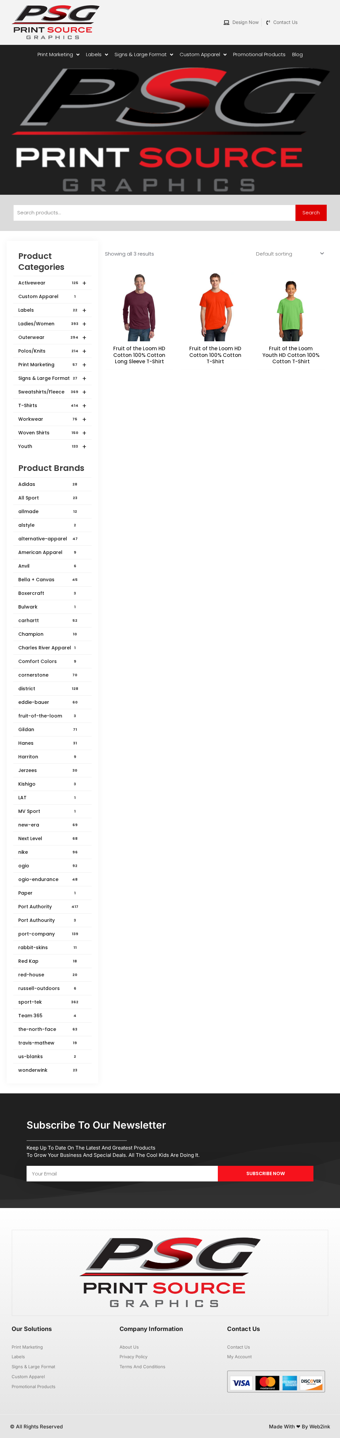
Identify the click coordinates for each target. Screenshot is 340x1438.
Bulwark (47, 607)
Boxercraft (47, 593)
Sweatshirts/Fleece (52, 392)
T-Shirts (52, 405)
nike (48, 852)
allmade (47, 511)
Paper (47, 893)
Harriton (47, 756)
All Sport (47, 498)
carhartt (47, 620)
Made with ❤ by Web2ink (299, 1426)
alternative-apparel (48, 538)
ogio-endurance (48, 879)
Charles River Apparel (47, 647)
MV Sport (47, 811)
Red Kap (47, 961)
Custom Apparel (47, 296)
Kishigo (47, 784)
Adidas (47, 484)
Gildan (47, 729)
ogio (47, 865)
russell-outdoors (47, 988)
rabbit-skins (47, 947)
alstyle (47, 525)
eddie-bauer (48, 702)
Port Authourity (47, 920)
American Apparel (47, 552)
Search (311, 212)
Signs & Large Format (52, 378)
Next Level (48, 838)
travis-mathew (47, 1043)
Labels (52, 310)
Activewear (52, 283)
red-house (47, 974)
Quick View (139, 335)
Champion (47, 634)
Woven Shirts (52, 433)
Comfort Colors (47, 661)
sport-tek (48, 1002)
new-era (48, 825)
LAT (47, 797)
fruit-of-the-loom (47, 716)
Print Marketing (52, 365)
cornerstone (47, 675)
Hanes (47, 743)
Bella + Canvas (48, 579)
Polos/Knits (52, 351)
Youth (52, 446)
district (48, 688)
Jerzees (47, 770)
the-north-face (47, 1029)
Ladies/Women (52, 324)
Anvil (47, 566)
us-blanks (47, 1056)
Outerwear (52, 337)
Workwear (52, 419)
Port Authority (48, 906)
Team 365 (47, 1015)
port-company (48, 934)
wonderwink (47, 1070)
